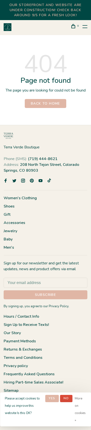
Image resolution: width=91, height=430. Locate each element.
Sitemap (11, 390)
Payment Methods (20, 341)
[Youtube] (40, 181)
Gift (7, 214)
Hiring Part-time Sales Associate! (33, 382)
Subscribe (45, 294)
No (66, 398)
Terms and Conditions (23, 357)
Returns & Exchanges (23, 349)
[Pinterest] (32, 181)
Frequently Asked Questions (29, 374)
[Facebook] (6, 181)
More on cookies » (80, 409)
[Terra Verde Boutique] (8, 135)
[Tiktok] (49, 181)
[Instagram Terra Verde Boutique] (23, 181)
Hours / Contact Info (21, 316)
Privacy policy (16, 366)
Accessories (14, 222)
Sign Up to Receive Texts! (26, 324)
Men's (9, 247)
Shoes (9, 206)
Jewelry (10, 231)
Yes (52, 398)
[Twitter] (14, 181)
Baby (8, 239)
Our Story (12, 333)
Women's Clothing (20, 198)
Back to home (45, 103)
